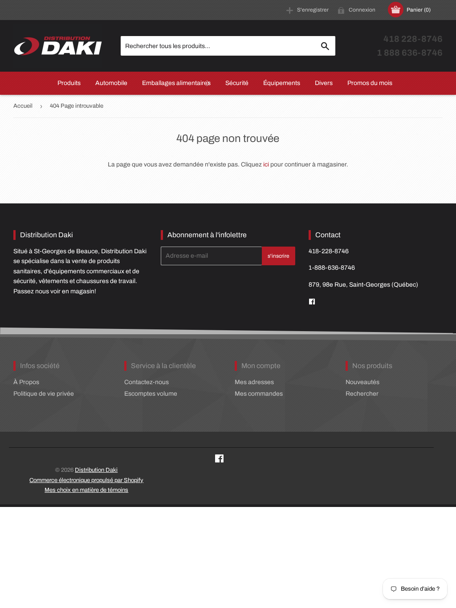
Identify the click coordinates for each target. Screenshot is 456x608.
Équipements (281, 83)
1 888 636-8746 (410, 52)
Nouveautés (362, 382)
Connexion (362, 10)
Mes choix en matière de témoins (86, 490)
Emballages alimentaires (176, 83)
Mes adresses (254, 382)
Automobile (111, 83)
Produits (69, 83)
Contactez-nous (146, 382)
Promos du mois (369, 83)
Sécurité (236, 83)
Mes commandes (259, 393)
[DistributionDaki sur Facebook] (312, 302)
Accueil (23, 106)
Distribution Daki (96, 470)
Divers (324, 83)
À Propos (26, 382)
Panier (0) (419, 10)
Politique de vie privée (43, 393)
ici (266, 164)
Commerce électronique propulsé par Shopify (86, 480)
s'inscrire (278, 256)
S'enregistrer (313, 10)
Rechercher (362, 393)
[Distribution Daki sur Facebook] (219, 460)
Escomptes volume (150, 393)
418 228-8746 (413, 39)
